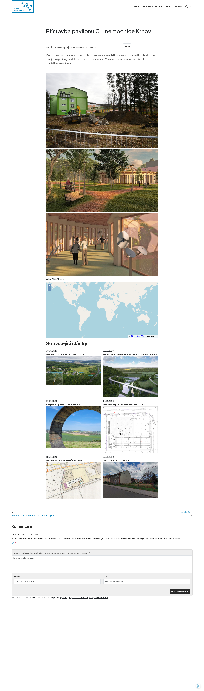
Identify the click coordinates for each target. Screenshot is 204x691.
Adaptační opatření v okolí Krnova (63, 404)
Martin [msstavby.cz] (57, 47)
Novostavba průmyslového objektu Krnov (124, 404)
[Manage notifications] (198, 686)
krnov (127, 46)
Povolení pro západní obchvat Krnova (65, 354)
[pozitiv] (12, 543)
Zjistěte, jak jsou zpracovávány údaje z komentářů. (84, 597)
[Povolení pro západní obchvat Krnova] (73, 370)
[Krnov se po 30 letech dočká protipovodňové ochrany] (130, 376)
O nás (168, 6)
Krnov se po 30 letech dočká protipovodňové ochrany (130, 354)
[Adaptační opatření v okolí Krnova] (73, 427)
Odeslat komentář (180, 591)
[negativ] (15, 543)
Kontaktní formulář (152, 6)
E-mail (106, 577)
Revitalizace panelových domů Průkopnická (34, 515)
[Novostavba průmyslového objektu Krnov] (130, 429)
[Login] (191, 6)
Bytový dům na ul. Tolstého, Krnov (120, 460)
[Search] (186, 6)
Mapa (137, 6)
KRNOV (92, 47)
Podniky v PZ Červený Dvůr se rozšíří (64, 460)
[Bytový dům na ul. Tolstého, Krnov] (130, 480)
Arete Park (187, 512)
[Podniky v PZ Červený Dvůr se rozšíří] (73, 480)
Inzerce (178, 6)
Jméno (17, 577)
